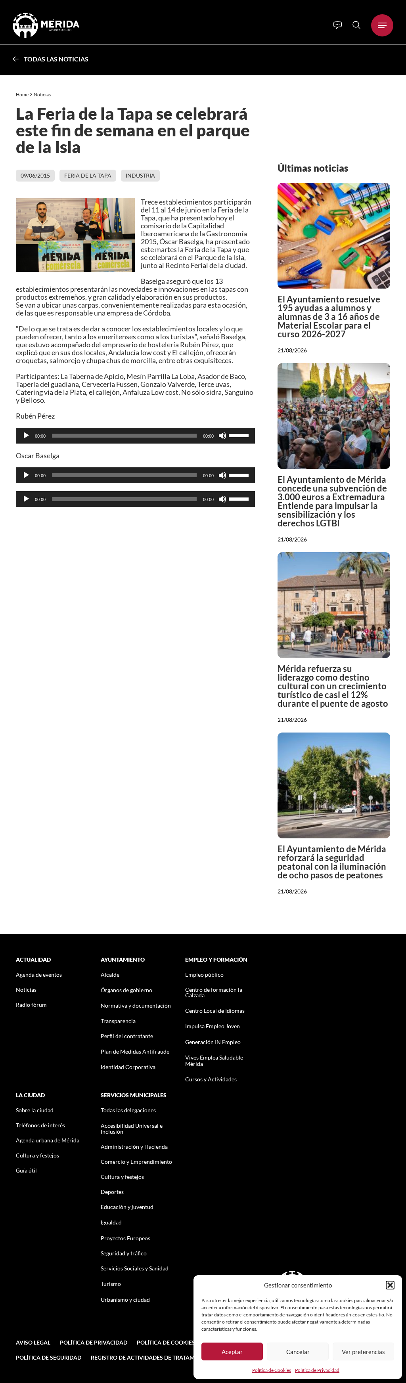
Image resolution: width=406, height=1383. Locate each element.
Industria (140, 175)
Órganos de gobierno (126, 990)
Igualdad (111, 1222)
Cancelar (298, 1351)
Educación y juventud (127, 1206)
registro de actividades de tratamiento (151, 1357)
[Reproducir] (26, 436)
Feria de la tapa (87, 175)
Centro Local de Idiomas (215, 1010)
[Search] (356, 25)
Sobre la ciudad (35, 1110)
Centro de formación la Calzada (213, 992)
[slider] (240, 435)
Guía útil (26, 1170)
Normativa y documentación (136, 1005)
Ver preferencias (363, 1351)
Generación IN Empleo (213, 1042)
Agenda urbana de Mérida (47, 1140)
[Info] (337, 25)
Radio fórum (31, 1004)
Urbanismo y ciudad (125, 1299)
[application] (135, 436)
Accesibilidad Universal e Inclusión (132, 1128)
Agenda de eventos (39, 974)
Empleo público (204, 974)
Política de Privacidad (317, 1370)
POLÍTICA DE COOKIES (166, 1342)
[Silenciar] (222, 436)
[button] (390, 1285)
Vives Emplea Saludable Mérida (214, 1060)
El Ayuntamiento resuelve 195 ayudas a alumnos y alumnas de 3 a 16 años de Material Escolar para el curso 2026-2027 (329, 316)
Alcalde (110, 974)
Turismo (111, 1283)
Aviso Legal (33, 1342)
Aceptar (232, 1351)
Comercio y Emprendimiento (136, 1161)
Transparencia (118, 1021)
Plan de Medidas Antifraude (135, 1051)
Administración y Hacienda (134, 1146)
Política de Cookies (271, 1370)
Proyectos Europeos (125, 1238)
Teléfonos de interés (40, 1125)
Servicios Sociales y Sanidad (135, 1268)
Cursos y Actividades (211, 1079)
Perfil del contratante (127, 1036)
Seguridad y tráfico (124, 1253)
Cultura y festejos (37, 1155)
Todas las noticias (56, 59)
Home (22, 95)
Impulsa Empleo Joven (212, 1026)
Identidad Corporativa (128, 1067)
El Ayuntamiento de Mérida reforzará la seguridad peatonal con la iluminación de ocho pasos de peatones (332, 862)
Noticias (43, 95)
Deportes (112, 1191)
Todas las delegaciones (128, 1110)
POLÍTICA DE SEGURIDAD (48, 1357)
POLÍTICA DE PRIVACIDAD (93, 1342)
